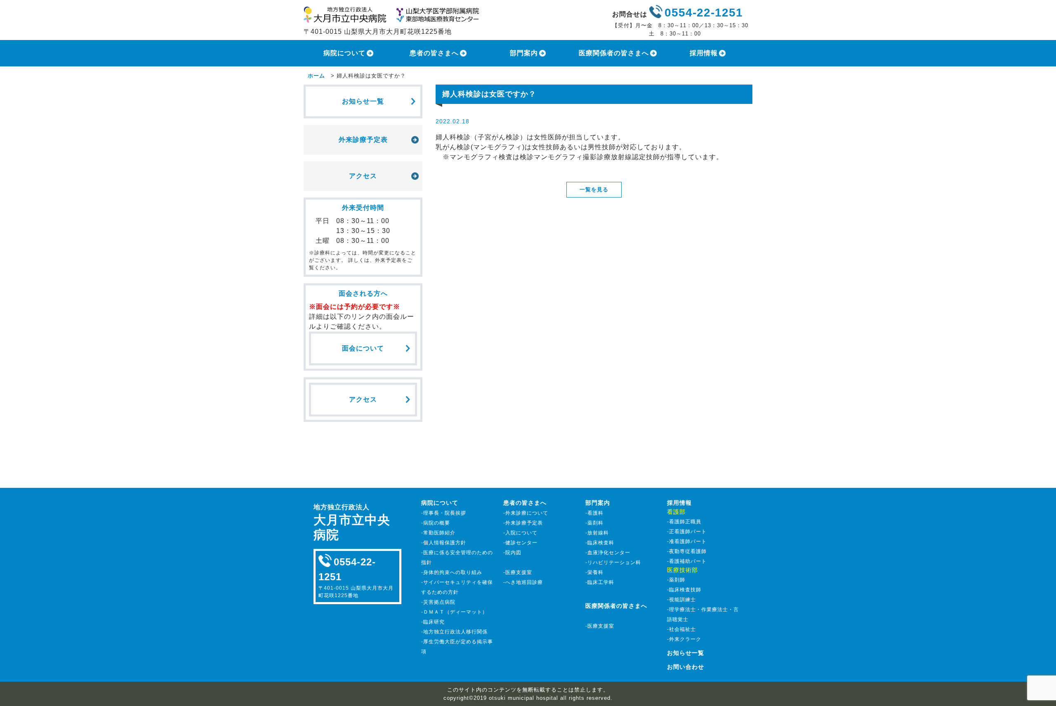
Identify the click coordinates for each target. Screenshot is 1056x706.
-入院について (520, 533)
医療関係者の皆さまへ (614, 52)
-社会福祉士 (681, 629)
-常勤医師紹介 (438, 533)
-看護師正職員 (684, 522)
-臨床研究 (433, 622)
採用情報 (704, 52)
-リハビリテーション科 (613, 562)
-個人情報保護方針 (443, 543)
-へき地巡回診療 (523, 582)
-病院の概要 (435, 523)
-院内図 (512, 552)
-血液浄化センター (607, 552)
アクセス (363, 175)
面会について (363, 348)
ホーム (316, 76)
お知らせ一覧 (363, 101)
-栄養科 (594, 572)
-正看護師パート (687, 531)
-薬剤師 (676, 580)
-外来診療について (525, 513)
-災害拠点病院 (438, 602)
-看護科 (594, 513)
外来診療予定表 (363, 139)
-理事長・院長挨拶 (443, 513)
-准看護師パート (687, 541)
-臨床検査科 (599, 543)
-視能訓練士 (681, 599)
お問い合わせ (685, 667)
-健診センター (520, 543)
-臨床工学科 (599, 582)
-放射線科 (597, 533)
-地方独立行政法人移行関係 (454, 632)
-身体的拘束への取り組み (451, 572)
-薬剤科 (594, 523)
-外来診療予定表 (523, 523)
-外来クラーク (684, 639)
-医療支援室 (517, 572)
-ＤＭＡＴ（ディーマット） (454, 612)
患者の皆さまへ (434, 52)
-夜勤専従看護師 (687, 551)
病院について (344, 52)
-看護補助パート (687, 561)
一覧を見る (594, 189)
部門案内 (524, 52)
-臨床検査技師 (684, 590)
